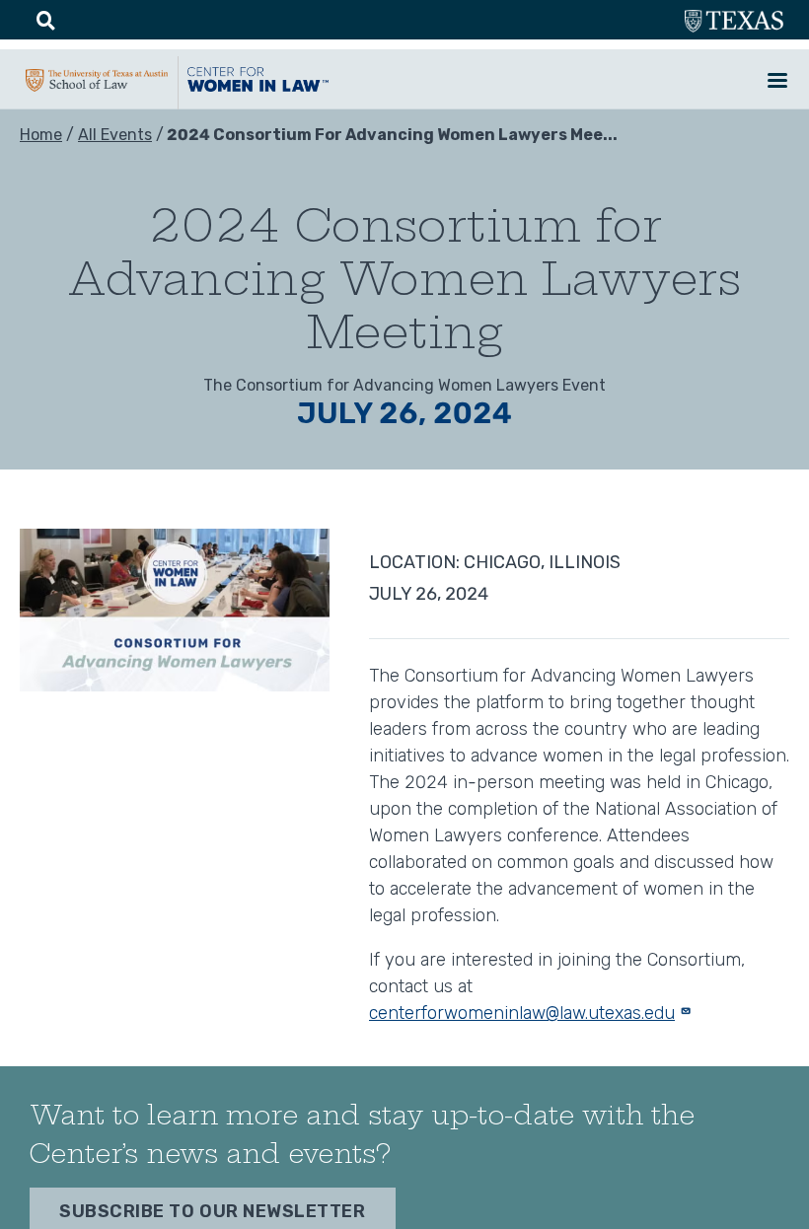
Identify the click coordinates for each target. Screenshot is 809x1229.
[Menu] (776, 82)
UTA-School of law (97, 88)
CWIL (258, 87)
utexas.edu (734, 23)
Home (41, 134)
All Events (115, 134)
